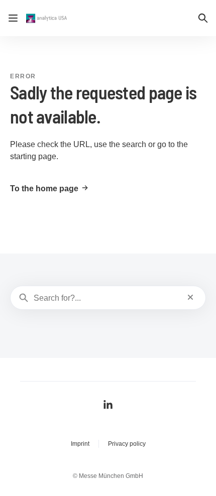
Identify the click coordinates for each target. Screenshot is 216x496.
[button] (203, 18)
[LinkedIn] (108, 405)
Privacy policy (127, 443)
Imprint (80, 443)
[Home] (47, 18)
